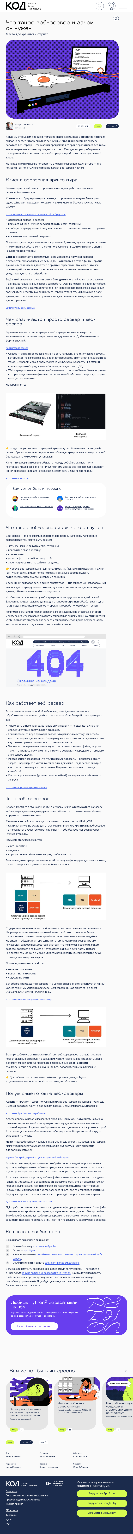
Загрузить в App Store (102, 1493)
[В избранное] (116, 18)
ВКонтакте (12, 1510)
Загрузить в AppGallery (102, 1512)
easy (98, 126)
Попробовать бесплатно (34, 1326)
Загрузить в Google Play (102, 1503)
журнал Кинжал (14, 1504)
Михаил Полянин (47, 1456)
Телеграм (11, 1515)
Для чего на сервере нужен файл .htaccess (29, 1201)
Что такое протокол (17, 478)
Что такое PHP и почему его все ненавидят (29, 999)
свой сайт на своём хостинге (62, 1262)
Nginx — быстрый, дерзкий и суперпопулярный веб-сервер (37, 1157)
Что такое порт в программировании (26, 787)
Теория (111, 126)
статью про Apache (44, 1246)
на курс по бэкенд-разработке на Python (46, 1272)
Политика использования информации (27, 1495)
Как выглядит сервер (17, 348)
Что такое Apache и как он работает (26, 1113)
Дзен (9, 1519)
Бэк (42, 1442)
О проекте (11, 1491)
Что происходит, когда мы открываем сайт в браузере (36, 214)
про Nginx (29, 1250)
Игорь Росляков (13, 1456)
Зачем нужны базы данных (20, 308)
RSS (8, 1524)
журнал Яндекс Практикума (34, 6)
